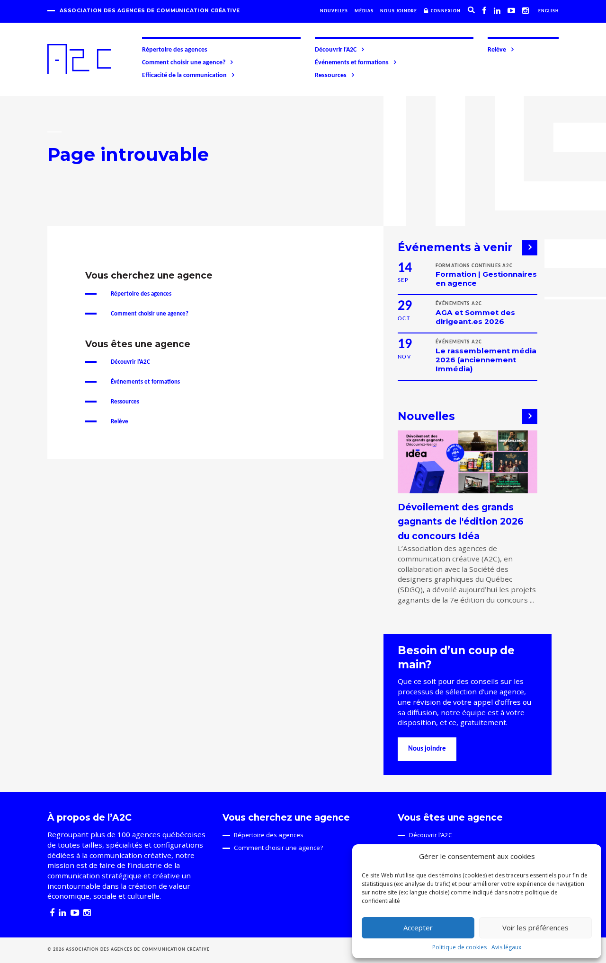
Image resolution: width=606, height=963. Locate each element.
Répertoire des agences (174, 49)
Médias (364, 11)
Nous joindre (398, 11)
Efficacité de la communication (184, 75)
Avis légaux (506, 947)
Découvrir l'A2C (335, 49)
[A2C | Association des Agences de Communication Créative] (79, 59)
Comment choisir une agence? (183, 62)
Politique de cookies (459, 947)
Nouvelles (334, 11)
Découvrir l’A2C (431, 835)
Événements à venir (455, 247)
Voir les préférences (535, 927)
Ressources (331, 75)
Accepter (418, 927)
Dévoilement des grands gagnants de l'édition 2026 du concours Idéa (461, 522)
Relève (497, 49)
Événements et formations (352, 62)
